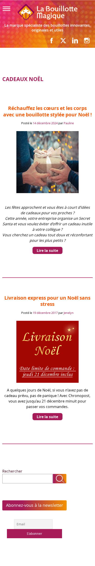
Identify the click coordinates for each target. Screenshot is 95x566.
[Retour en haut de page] (79, 553)
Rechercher (12, 471)
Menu (9, 8)
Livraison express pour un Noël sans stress (47, 300)
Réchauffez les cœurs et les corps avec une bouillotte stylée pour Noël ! (47, 111)
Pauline (69, 123)
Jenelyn (69, 313)
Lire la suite (47, 250)
